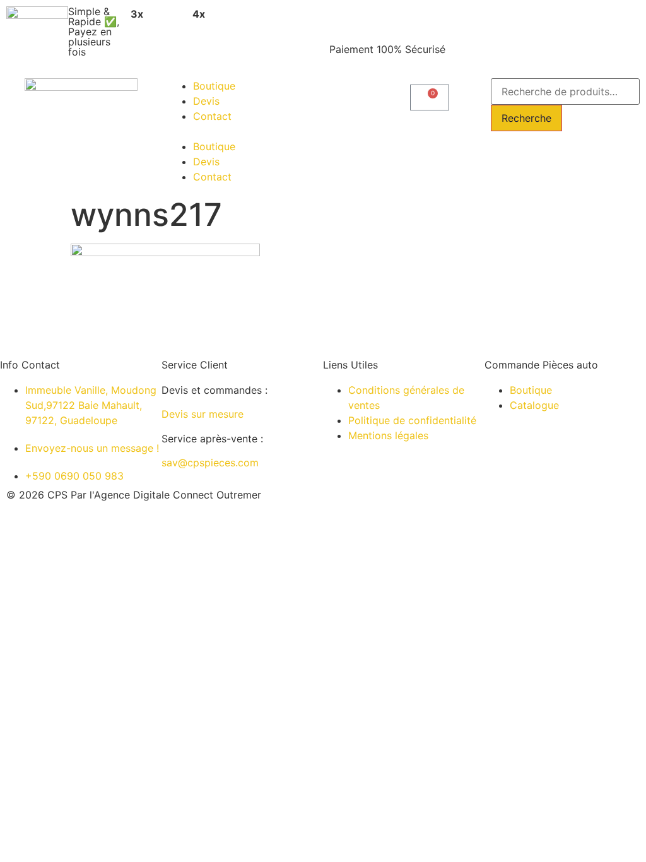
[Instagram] (380, 505)
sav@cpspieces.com (210, 462)
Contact (212, 116)
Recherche (526, 118)
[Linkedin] (345, 505)
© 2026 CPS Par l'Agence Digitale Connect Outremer (133, 494)
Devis (206, 101)
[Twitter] (449, 505)
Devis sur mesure (203, 414)
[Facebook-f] (414, 505)
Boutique (214, 86)
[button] (242, 131)
